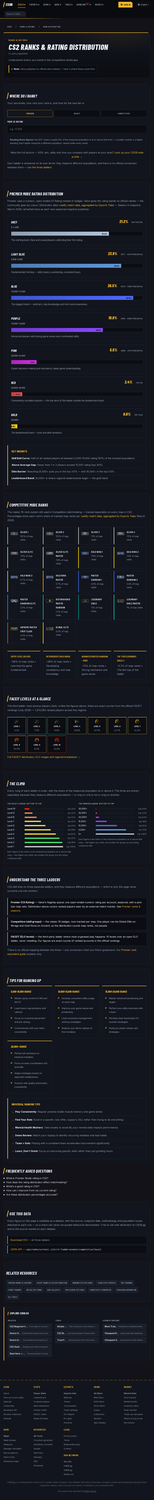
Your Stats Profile (107, 1282)
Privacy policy (70, 1436)
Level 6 (10, 825)
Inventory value (131, 1406)
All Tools (12, 1297)
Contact (67, 1448)
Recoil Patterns (34, 1290)
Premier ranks (40, 1410)
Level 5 (10, 830)
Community (9, 1406)
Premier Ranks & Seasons (20, 1282)
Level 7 (10, 821)
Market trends (130, 1401)
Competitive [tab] (124, 113)
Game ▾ (57, 4)
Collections (99, 1414)
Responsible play (72, 1444)
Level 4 (10, 834)
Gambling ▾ (83, 4)
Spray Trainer (14, 1290)
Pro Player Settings (75, 1290)
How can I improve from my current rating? (31, 1190)
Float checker (130, 1410)
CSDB (9, 4)
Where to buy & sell (133, 1418)
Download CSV (19, 1239)
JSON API (16, 1249)
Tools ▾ (69, 4)
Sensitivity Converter (100, 1290)
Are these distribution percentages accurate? (32, 1194)
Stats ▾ (22, 4)
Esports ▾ (34, 4)
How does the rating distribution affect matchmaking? (36, 1182)
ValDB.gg (68, 1470)
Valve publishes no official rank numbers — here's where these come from (54, 69)
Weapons (8, 1444)
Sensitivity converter (43, 1444)
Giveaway (38, 1465)
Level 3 (10, 838)
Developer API (10, 1410)
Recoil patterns (11, 1453)
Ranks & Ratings (27, 26)
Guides (37, 1448)
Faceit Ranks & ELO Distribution (52, 1282)
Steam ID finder (41, 1418)
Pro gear (68, 1418)
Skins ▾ (47, 4)
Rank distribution (41, 1406)
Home (9, 26)
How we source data (13, 1397)
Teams (67, 1401)
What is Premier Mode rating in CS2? (27, 1178)
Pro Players (69, 1414)
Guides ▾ (99, 4)
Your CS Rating (15, 121)
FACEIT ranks (40, 1414)
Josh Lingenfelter (19, 53)
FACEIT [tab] (77, 113)
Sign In (127, 4)
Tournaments (70, 1406)
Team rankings (71, 1410)
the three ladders (42, 167)
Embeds (7, 1418)
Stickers (97, 1418)
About (6, 1393)
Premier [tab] (30, 113)
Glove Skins (99, 1406)
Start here (38, 1453)
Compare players (42, 1401)
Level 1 (10, 846)
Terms (67, 1440)
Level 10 (11, 809)
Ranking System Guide (82, 1282)
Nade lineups (10, 1440)
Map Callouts (53, 1290)
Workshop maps (11, 1461)
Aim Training (126, 1282)
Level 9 (10, 813)
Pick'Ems (68, 1422)
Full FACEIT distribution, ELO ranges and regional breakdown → (43, 757)
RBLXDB (67, 1461)
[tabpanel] (77, 126)
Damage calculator (13, 1448)
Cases (97, 1410)
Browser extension (12, 1414)
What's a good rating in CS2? (22, 1186)
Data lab (7, 1401)
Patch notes (9, 1457)
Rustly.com (69, 1474)
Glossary (38, 1457)
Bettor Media (90, 1491)
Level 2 (10, 842)
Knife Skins (99, 1401)
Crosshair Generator (126, 1290)
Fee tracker (129, 1422)
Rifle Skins (98, 1397)
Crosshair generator (43, 1440)
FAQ (35, 1461)
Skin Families (100, 1422)
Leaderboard (40, 1397)
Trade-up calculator (133, 1414)
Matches (68, 1397)
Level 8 (10, 817)
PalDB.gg (68, 1466)
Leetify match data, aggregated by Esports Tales (86, 205)
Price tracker (130, 1397)
